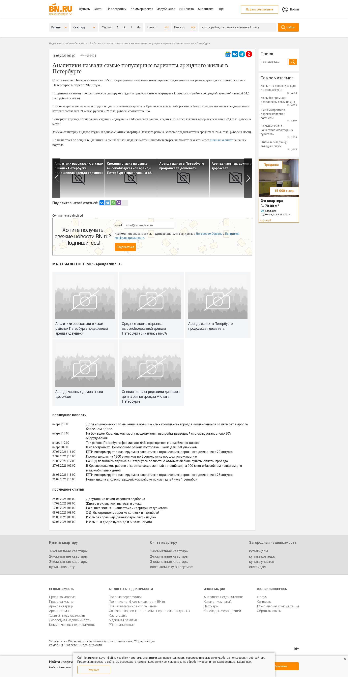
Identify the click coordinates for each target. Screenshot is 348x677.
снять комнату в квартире (171, 567)
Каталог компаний (218, 602)
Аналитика (205, 9)
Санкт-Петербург (58, 14)
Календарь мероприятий (222, 611)
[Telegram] (107, 202)
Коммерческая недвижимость (72, 625)
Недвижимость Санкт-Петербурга (68, 43)
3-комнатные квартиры (68, 561)
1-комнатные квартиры (68, 551)
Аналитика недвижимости (223, 597)
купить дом (258, 551)
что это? (265, 220)
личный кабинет (221, 140)
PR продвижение (122, 625)
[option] (78, 178)
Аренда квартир (61, 606)
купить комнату (62, 567)
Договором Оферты (209, 233)
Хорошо (94, 669)
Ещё (221, 9)
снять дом (257, 567)
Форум (262, 597)
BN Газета (186, 9)
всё (167, 27)
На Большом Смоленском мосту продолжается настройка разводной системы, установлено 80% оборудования (159, 436)
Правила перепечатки (125, 597)
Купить (84, 9)
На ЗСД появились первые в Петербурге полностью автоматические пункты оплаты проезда (157, 461)
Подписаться (125, 247)
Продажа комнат (62, 602)
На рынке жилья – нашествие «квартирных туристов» (127, 508)
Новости (109, 43)
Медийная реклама (123, 620)
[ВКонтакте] (101, 202)
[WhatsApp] (113, 202)
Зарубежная (166, 9)
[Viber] (118, 202)
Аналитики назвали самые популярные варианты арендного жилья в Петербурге (163, 43)
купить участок (261, 561)
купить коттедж (262, 556)
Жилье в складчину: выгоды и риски (114, 503)
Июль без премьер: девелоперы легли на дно (121, 517)
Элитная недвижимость (67, 615)
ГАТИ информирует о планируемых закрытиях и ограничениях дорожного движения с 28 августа (159, 475)
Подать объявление (259, 9)
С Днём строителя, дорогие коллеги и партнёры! (122, 513)
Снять (98, 9)
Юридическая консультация (278, 606)
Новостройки (116, 9)
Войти (294, 9)
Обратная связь (269, 611)
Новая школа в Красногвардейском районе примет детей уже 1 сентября (141, 479)
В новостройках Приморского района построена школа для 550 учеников (141, 447)
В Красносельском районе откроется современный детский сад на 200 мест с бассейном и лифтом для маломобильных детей (164, 468)
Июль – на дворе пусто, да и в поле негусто (119, 522)
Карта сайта (118, 615)
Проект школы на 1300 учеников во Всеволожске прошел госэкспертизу (142, 456)
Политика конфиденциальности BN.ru (137, 602)
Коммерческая (141, 9)
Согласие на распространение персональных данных (149, 611)
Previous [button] (56, 178)
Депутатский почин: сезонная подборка (115, 499)
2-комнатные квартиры (68, 556)
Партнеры (211, 606)
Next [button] (248, 178)
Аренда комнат (60, 611)
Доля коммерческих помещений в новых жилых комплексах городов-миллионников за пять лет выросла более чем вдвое (167, 426)
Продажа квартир (62, 597)
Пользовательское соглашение (133, 606)
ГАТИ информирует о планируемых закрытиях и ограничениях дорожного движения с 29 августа (159, 452)
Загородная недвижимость (70, 620)
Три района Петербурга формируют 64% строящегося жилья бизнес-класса (142, 443)
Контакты (264, 602)
